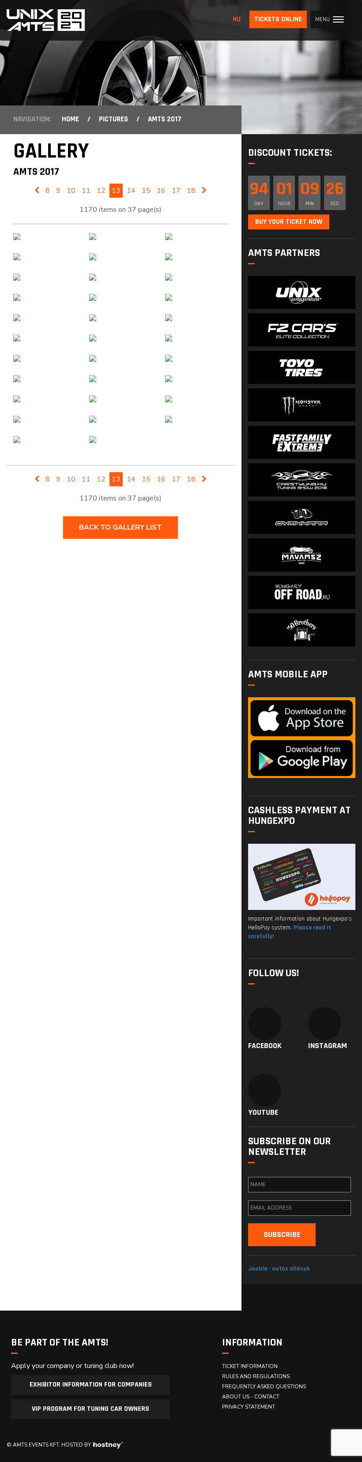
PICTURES (113, 119)
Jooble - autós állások (279, 1269)
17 (176, 190)
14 (131, 190)
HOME (70, 119)
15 (146, 190)
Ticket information (250, 1366)
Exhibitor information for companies (91, 1384)
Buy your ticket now (288, 221)
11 (86, 190)
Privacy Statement (248, 1406)
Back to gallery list (120, 527)
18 (191, 190)
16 (161, 190)
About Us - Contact (250, 1396)
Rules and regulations (256, 1376)
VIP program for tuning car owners (90, 1408)
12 (101, 190)
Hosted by (76, 1444)
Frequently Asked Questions (264, 1386)
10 (71, 190)
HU (237, 19)
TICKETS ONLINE (278, 19)
